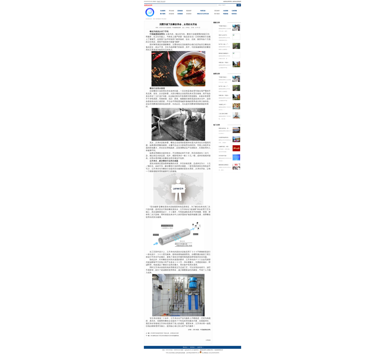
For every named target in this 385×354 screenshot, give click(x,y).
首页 (154, 19)
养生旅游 (171, 10)
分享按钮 (208, 340)
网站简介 (185, 347)
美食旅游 (188, 13)
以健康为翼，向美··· (224, 146)
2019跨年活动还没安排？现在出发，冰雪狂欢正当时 (165, 333)
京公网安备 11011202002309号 (210, 352)
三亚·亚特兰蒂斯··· (224, 113)
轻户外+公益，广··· (224, 44)
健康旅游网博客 (227, 1)
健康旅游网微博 (237, 1)
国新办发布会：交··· (224, 128)
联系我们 (192, 347)
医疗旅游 (217, 13)
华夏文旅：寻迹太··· (224, 62)
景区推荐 (217, 10)
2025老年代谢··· (223, 155)
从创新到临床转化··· (224, 137)
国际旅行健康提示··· (224, 53)
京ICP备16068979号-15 (192, 352)
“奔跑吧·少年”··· (223, 104)
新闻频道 (158, 19)
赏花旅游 (171, 13)
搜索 (239, 5)
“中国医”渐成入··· (223, 26)
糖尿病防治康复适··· (224, 165)
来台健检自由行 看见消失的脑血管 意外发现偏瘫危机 (165, 335)
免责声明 (199, 347)
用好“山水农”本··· (223, 35)
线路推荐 (188, 10)
